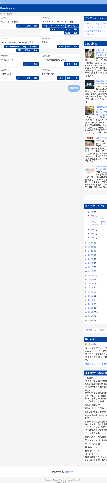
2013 (90, 292)
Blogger (68, 472)
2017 (90, 275)
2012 (90, 296)
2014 (90, 288)
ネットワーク (57, 29)
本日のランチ (47, 74)
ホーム (3, 2)
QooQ (67, 482)
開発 (75, 29)
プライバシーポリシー (95, 24)
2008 (90, 312)
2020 (90, 263)
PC (52, 26)
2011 (90, 300)
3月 (92, 233)
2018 (90, 271)
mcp (45, 26)
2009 (90, 308)
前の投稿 (74, 88)
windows (60, 26)
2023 (90, 251)
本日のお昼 (6, 74)
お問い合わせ (91, 34)
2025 (90, 243)
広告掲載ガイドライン (95, 31)
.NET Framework (12, 47)
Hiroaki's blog (7, 8)
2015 (90, 284)
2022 (90, 255)
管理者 (67, 33)
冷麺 (35, 26)
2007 (90, 316)
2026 (90, 212)
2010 (90, 304)
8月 (92, 216)
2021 (90, 259)
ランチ (20, 26)
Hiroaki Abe (93, 344)
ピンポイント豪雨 (9, 21)
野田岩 (44, 42)
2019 (90, 267)
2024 (90, 247)
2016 (90, 279)
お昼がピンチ (7, 60)
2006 (90, 320)
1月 (92, 238)
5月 (92, 229)
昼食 (28, 26)
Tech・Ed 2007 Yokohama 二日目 (57, 21)
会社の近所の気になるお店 (54, 60)
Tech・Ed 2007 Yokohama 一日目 (17, 42)
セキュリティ (72, 26)
